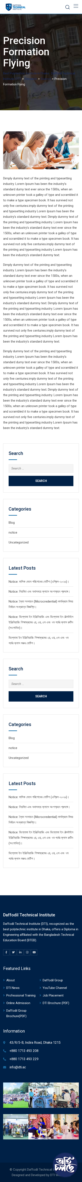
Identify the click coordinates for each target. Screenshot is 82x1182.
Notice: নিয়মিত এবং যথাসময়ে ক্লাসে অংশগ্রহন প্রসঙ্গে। (39, 591)
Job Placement (53, 995)
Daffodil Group (53, 980)
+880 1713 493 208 (23, 1051)
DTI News (13, 988)
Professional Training (21, 995)
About (10, 980)
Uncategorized (19, 542)
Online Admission (18, 1003)
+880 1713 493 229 (23, 1059)
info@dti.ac (17, 1067)
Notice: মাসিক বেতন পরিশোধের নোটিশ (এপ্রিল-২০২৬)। (39, 582)
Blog (12, 522)
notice (13, 532)
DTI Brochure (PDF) (56, 1003)
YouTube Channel (55, 988)
